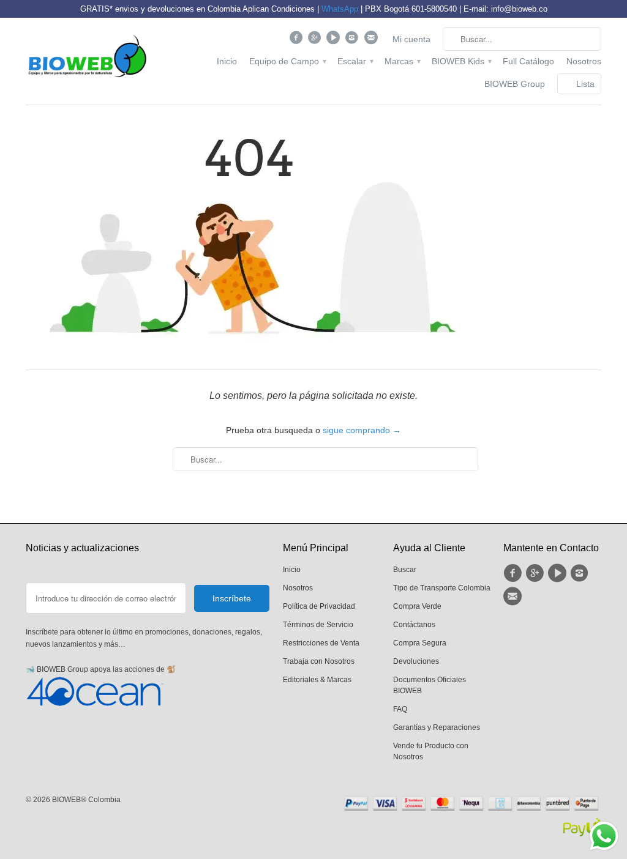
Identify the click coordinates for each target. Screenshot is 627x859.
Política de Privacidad (319, 606)
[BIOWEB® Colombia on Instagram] (353, 40)
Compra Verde (417, 606)
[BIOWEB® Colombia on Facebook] (297, 40)
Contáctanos (414, 624)
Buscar (404, 569)
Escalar (354, 61)
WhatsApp (339, 8)
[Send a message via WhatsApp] (604, 836)
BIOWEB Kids (461, 61)
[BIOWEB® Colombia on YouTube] (334, 40)
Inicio (227, 61)
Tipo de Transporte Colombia (441, 588)
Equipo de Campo (287, 61)
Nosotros (583, 61)
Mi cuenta (411, 39)
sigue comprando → (362, 430)
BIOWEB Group (514, 84)
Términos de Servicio (318, 624)
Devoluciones (416, 661)
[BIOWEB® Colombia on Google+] (316, 40)
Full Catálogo (528, 61)
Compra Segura (419, 643)
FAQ (400, 709)
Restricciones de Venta (321, 643)
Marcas (402, 61)
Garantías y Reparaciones (436, 727)
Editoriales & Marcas (317, 679)
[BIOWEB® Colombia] (87, 59)
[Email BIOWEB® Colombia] (372, 40)
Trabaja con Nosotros (319, 661)
